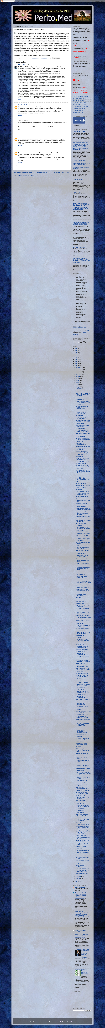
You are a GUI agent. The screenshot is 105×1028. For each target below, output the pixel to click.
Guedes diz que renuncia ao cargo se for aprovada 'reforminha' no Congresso (85, 954)
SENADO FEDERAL (81, 475)
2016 (76, 355)
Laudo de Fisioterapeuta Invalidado (83, 626)
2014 (76, 359)
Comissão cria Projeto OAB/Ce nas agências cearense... (82, 797)
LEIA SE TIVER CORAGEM (83, 572)
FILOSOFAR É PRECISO (82, 609)
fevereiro (78, 876)
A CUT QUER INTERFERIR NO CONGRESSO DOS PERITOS (83, 394)
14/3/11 (20, 145)
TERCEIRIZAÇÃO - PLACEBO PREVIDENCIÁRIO (81, 731)
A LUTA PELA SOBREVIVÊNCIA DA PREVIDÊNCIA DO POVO (83, 527)
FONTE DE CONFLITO (82, 487)
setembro (79, 374)
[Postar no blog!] (55, 58)
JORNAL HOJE (77, 236)
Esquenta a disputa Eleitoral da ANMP (81, 744)
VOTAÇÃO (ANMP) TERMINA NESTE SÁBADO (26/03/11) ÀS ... (82, 479)
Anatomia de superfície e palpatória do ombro (84, 973)
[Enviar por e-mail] (53, 58)
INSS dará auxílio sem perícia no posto (82, 536)
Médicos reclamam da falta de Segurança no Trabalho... (82, 612)
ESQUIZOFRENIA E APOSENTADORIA (78, 180)
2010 (76, 881)
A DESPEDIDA (79, 388)
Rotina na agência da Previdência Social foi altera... (82, 750)
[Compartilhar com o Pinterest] (59, 58)
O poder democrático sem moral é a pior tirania (83, 586)
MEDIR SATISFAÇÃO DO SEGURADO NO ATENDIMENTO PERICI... (83, 460)
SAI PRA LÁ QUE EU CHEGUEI (81, 847)
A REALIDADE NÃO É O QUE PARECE (82, 688)
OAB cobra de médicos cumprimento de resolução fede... (82, 412)
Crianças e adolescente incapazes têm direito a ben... (83, 500)
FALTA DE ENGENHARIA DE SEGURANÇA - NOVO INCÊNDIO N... (83, 774)
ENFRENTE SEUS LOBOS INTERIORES (83, 769)
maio (77, 382)
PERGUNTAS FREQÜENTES (80, 102)
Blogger (72, 1021)
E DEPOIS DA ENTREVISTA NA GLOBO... (83, 517)
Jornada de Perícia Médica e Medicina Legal (83, 712)
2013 (76, 361)
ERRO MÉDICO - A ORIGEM (81, 735)
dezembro (79, 367)
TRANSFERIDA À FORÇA (82, 629)
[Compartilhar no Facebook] (58, 58)
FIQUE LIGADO (80, 812)
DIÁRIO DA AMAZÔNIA (79, 247)
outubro (78, 372)
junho (78, 380)
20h (88, 331)
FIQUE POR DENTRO (81, 780)
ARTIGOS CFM (77, 192)
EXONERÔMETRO (78, 112)
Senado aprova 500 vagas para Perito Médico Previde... (83, 862)
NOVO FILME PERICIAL (82, 496)
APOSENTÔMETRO (78, 110)
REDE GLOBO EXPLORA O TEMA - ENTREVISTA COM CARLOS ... (83, 552)
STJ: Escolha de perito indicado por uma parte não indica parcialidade (82, 897)
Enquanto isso (80, 603)
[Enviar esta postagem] (50, 58)
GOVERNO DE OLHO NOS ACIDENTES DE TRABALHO (83, 448)
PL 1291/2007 (79, 746)
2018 (76, 350)
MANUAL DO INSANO (82, 728)
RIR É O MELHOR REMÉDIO (80, 636)
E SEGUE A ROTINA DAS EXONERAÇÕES (82, 556)
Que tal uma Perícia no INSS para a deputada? (83, 661)
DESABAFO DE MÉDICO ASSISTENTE (82, 754)
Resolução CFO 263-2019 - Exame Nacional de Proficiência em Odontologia (82, 916)
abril (77, 384)
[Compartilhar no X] (56, 58)
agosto (78, 376)
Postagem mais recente (23, 172)
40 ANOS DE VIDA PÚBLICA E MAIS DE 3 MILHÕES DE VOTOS (82, 430)
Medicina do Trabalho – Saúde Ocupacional (81, 893)
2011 (76, 365)
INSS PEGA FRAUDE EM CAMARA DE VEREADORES (82, 724)
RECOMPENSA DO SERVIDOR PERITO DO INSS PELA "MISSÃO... (83, 789)
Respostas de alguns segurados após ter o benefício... (82, 591)
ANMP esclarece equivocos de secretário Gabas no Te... (83, 547)
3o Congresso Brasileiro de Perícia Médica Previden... (82, 784)
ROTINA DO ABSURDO (79, 100)
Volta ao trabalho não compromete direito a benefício (82, 560)
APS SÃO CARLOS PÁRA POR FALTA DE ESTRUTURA (82, 832)
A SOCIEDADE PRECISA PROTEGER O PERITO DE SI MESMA (82, 819)
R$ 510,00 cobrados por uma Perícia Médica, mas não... (82, 740)
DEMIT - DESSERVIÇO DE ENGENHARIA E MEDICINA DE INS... (83, 665)
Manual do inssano (80, 887)
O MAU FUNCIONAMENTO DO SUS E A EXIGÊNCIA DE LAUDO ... (83, 422)
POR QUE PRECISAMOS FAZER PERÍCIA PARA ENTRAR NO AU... (82, 493)
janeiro (78, 878)
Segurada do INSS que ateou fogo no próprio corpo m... (82, 467)
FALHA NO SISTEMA (81, 601)
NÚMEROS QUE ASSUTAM (83, 485)
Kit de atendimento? (81, 463)
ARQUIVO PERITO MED (79, 98)
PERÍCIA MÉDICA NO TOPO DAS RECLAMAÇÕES (81, 578)
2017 (76, 352)
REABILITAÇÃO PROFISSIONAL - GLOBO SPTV (81, 417)
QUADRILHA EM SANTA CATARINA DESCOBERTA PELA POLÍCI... (82, 842)
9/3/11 (19, 100)
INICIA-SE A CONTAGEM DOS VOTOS (82, 426)
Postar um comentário (22, 166)
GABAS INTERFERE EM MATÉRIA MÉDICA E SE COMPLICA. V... (83, 440)
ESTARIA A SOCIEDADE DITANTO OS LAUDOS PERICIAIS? (82, 828)
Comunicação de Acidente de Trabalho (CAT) (83, 685)
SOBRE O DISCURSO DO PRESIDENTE (82, 595)
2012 (76, 363)
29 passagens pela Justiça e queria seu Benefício (82, 513)
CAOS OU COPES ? (81, 456)
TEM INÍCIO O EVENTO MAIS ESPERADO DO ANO (82, 641)
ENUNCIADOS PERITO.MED (80, 108)
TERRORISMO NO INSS (82, 850)
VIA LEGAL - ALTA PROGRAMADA (81, 704)
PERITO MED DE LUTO (82, 873)
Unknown (20, 137)
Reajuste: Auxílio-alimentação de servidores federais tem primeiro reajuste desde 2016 (81, 935)
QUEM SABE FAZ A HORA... (81, 866)
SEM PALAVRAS (80, 574)
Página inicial (42, 172)
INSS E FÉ (78, 679)
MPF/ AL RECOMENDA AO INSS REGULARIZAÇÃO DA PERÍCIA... (83, 622)
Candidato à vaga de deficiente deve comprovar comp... (81, 505)
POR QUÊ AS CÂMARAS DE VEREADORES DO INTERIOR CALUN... (82, 870)
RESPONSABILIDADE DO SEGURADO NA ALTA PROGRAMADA (83, 435)
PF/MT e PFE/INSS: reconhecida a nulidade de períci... (83, 837)
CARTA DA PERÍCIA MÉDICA (80, 96)
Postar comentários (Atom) (26, 175)
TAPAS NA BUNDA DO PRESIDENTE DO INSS (82, 692)
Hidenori (20, 150)
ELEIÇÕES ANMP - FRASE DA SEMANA (83, 398)
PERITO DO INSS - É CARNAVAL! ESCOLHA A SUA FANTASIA (83, 802)
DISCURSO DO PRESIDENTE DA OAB (82, 598)
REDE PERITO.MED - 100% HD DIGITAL (83, 606)
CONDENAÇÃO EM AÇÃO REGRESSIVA (83, 539)
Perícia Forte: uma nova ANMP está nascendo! (82, 823)
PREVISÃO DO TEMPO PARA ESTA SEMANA (82, 681)
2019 (76, 348)
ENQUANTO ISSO (80, 644)
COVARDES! (79, 489)
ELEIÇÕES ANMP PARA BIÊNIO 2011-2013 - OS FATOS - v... (83, 403)
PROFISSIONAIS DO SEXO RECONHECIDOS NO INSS (83, 568)
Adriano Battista (22, 64)
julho (77, 378)
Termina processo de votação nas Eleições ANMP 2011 (82, 453)
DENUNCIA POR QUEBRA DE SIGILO (83, 778)
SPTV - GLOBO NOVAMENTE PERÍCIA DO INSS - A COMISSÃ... (83, 532)
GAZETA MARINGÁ (81, 483)
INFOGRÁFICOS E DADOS (80, 104)
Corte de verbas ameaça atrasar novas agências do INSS (83, 854)
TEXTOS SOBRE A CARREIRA (81, 106)
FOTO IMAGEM (80, 810)
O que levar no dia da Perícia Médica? (82, 815)
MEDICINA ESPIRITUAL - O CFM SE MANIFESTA (83, 676)
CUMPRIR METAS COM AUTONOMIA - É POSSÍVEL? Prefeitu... (82, 716)
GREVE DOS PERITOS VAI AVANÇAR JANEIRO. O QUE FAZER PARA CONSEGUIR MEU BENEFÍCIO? (81, 260)
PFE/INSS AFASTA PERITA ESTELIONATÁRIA (83, 720)
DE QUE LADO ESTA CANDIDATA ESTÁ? (82, 793)
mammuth (58, 1021)
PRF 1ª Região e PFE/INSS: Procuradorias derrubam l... (83, 617)
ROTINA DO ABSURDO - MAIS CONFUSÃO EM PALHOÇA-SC (82, 807)
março (78, 387)
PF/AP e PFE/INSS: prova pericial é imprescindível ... (83, 582)
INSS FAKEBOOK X (81, 391)
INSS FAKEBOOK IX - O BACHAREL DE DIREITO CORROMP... (83, 670)
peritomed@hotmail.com (79, 327)
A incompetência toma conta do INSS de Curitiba (82, 708)
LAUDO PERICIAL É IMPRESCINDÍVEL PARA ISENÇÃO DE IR (83, 632)
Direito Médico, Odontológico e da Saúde (82, 912)
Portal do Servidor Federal (82, 949)
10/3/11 (20, 115)
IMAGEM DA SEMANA (82, 673)
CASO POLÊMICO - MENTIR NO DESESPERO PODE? (82, 653)
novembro (79, 369)
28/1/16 (20, 162)
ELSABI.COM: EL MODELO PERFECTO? (83, 521)
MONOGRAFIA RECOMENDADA (81, 444)
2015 (76, 357)
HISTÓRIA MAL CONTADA (80, 131)
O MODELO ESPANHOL (82, 523)
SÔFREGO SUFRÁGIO (82, 649)
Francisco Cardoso (23, 104)
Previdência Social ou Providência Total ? (82, 647)
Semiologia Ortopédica (81, 969)
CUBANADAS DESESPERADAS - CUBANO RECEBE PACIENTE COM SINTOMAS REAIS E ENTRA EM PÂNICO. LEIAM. (82, 223)
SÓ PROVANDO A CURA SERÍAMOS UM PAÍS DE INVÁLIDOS (83, 471)
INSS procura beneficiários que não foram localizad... (82, 765)
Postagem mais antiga (61, 172)
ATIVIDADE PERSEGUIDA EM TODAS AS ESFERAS (83, 509)
